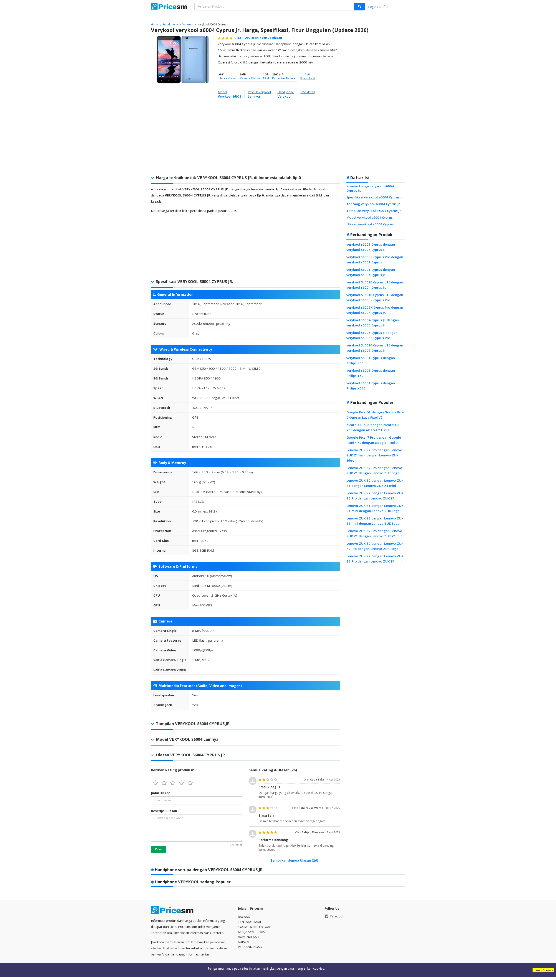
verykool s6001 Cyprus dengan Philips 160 (370, 373)
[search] (359, 6)
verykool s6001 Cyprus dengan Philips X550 (370, 385)
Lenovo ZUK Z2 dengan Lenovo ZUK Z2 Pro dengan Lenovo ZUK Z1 (374, 495)
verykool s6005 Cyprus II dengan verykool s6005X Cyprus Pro (371, 335)
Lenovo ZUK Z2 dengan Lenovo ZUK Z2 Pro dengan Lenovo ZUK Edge (374, 546)
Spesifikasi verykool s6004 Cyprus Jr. (375, 197)
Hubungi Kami (249, 937)
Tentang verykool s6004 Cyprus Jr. (373, 204)
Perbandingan (250, 947)
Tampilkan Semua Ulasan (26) (294, 860)
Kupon (243, 942)
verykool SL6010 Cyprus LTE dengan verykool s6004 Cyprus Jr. (374, 285)
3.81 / (249, 38)
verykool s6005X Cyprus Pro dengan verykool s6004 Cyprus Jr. (374, 310)
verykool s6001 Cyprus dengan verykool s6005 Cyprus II (370, 247)
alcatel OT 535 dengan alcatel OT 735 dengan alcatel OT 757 (373, 427)
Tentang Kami (249, 922)
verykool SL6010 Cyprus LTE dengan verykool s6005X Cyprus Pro (374, 297)
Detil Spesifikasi (307, 76)
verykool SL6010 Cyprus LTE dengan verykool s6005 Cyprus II (374, 348)
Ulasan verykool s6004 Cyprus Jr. (372, 224)
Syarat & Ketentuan (254, 927)
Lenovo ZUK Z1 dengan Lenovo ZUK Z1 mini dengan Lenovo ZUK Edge (374, 508)
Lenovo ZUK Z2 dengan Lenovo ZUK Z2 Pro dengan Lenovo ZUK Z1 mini (374, 558)
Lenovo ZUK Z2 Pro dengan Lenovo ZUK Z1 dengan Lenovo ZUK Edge (374, 470)
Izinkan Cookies (543, 970)
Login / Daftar (378, 6)
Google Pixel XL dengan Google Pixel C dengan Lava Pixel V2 (375, 414)
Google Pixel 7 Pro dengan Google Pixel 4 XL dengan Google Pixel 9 (373, 440)
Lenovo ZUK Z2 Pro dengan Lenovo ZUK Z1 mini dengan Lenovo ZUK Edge (374, 455)
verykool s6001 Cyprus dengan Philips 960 (370, 360)
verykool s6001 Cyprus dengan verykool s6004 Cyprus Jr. (370, 272)
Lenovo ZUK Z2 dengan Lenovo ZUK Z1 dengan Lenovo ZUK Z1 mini (374, 483)
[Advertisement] (376, 103)
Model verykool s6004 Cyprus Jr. (371, 217)
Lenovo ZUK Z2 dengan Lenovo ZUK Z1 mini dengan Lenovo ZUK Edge (374, 521)
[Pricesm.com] (169, 7)
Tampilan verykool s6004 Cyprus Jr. (374, 210)
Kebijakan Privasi (252, 932)
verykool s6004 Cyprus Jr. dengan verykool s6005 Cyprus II (372, 322)
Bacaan (244, 917)
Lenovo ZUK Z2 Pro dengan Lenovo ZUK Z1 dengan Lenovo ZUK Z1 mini (374, 533)
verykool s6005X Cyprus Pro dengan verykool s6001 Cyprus (374, 259)
